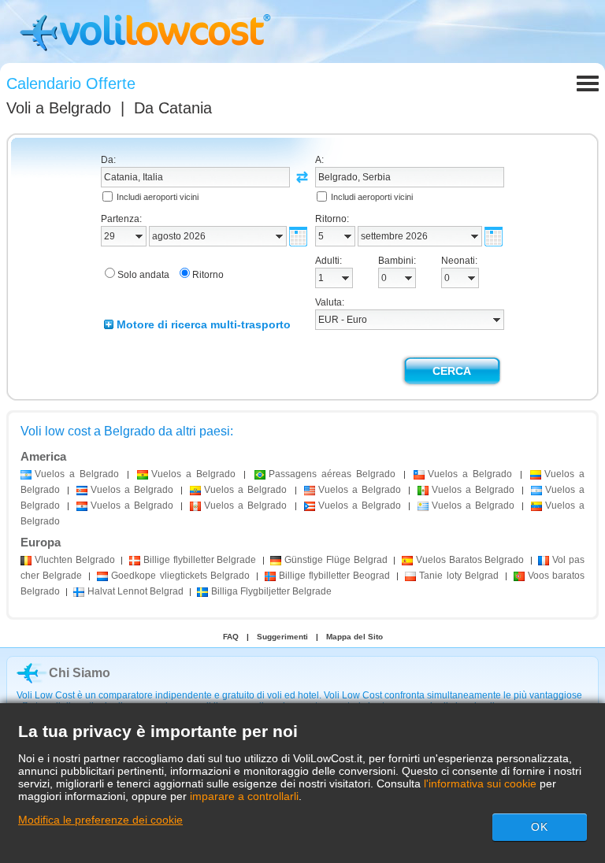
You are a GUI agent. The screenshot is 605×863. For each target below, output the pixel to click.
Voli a (58, 108)
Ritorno (208, 274)
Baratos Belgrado (470, 559)
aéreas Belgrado (332, 474)
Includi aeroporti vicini (158, 197)
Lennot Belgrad (135, 591)
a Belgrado (77, 474)
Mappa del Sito (354, 636)
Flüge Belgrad (335, 559)
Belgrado (75, 559)
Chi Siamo (79, 673)
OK (539, 826)
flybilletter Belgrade (199, 559)
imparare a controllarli (244, 796)
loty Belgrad (458, 575)
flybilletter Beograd (334, 575)
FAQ (231, 636)
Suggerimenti (282, 636)
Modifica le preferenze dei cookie (100, 819)
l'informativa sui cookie (480, 783)
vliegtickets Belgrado (180, 575)
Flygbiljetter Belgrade (271, 591)
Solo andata (143, 274)
